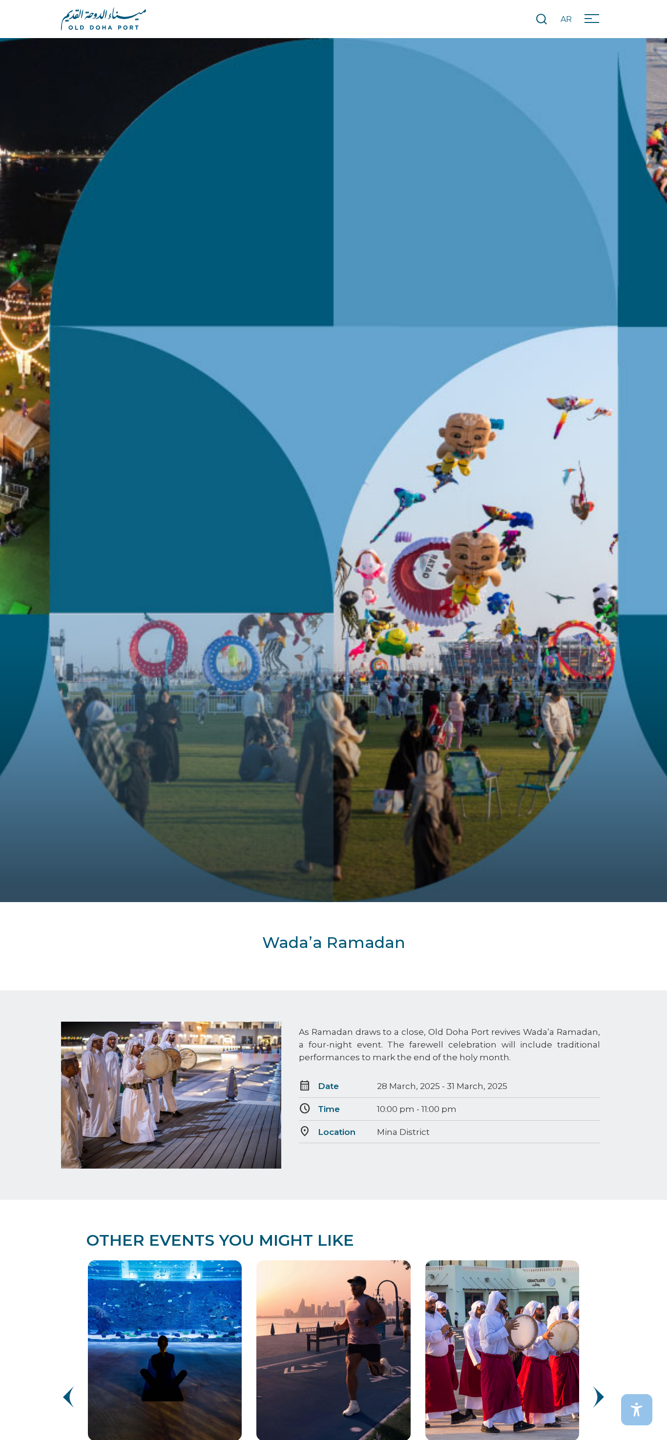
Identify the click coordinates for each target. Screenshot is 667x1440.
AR (566, 19)
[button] (597, 1397)
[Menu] (595, 19)
